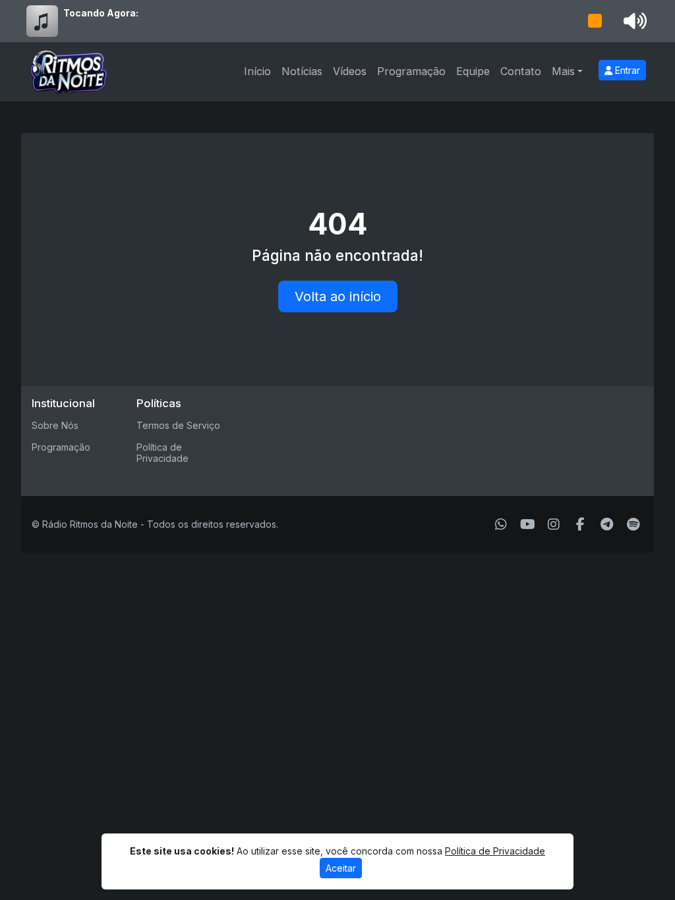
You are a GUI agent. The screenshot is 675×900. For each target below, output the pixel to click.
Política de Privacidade (162, 452)
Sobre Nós (55, 425)
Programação (411, 71)
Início (257, 71)
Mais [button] (563, 71)
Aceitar (341, 868)
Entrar (626, 70)
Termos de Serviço (178, 425)
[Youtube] (527, 524)
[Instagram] (554, 524)
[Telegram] (607, 524)
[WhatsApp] (501, 524)
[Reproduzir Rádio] (595, 21)
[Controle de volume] (633, 21)
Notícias (301, 71)
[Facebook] (580, 524)
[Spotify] (633, 524)
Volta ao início (338, 296)
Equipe (473, 71)
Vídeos (350, 71)
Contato (520, 71)
